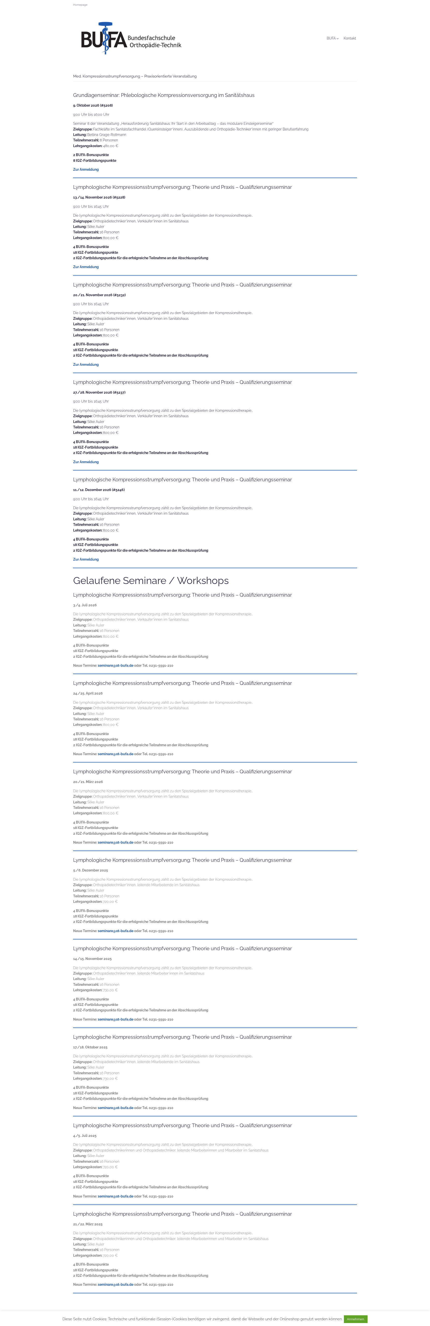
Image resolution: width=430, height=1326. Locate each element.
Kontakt (350, 38)
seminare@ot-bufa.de (115, 665)
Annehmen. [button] (356, 1319)
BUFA (331, 38)
